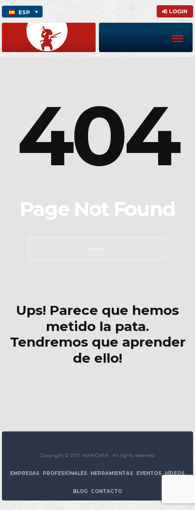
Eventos (148, 473)
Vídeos (175, 473)
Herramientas (111, 473)
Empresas (24, 473)
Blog (80, 491)
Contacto (106, 491)
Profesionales (65, 473)
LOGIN (178, 11)
